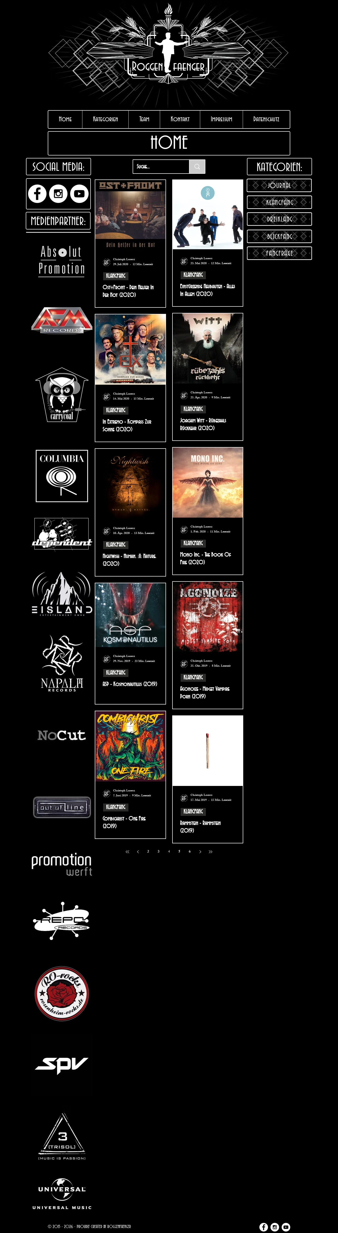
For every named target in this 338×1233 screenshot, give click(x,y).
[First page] (127, 851)
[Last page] (210, 851)
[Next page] (200, 851)
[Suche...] (197, 166)
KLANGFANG (115, 276)
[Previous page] (137, 851)
